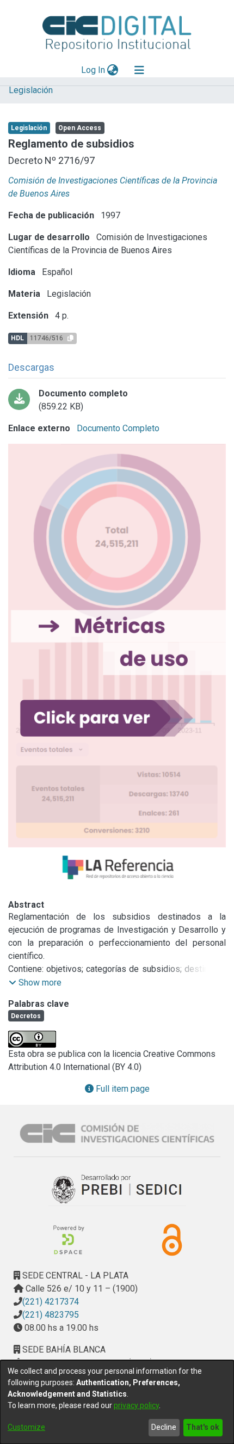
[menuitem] (113, 70)
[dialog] (117, 1402)
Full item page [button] (122, 1089)
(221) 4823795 (50, 1315)
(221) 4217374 (50, 1301)
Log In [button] (93, 70)
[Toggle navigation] (139, 70)
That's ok (202, 1427)
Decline (163, 1427)
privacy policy (136, 1405)
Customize (26, 1427)
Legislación (31, 90)
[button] (35, 983)
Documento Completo (117, 428)
